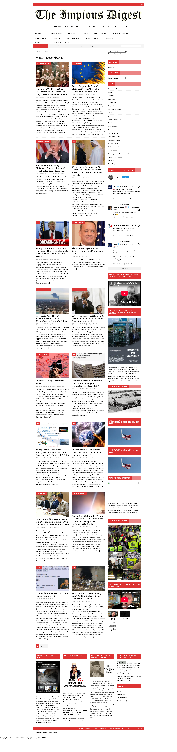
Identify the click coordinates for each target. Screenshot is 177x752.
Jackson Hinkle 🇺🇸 (120, 207)
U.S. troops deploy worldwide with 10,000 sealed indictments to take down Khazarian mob (88, 319)
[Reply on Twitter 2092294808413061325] (114, 264)
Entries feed (121, 694)
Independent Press (58, 174)
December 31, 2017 (43, 97)
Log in (119, 691)
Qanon (110, 113)
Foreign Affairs (99, 34)
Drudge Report (113, 102)
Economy (84, 34)
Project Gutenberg (114, 109)
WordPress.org (122, 701)
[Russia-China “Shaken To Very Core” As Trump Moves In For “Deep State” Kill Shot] (88, 578)
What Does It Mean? (115, 157)
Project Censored (114, 106)
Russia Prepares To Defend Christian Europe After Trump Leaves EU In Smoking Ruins (86, 89)
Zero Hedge (112, 164)
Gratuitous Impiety (119, 34)
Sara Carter (112, 123)
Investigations (41, 38)
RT (109, 116)
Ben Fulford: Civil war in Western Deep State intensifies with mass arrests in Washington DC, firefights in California (87, 520)
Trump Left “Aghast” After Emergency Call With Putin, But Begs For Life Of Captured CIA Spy (52, 452)
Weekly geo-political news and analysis (121, 154)
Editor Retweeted (125, 184)
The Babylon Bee (113, 133)
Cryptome (111, 96)
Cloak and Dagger (54, 34)
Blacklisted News (113, 89)
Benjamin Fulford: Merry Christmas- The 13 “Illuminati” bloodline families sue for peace (51, 168)
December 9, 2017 (78, 601)
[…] (65, 132)
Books (38, 34)
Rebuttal (57, 42)
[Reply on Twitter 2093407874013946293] (114, 199)
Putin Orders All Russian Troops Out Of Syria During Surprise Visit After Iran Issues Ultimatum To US (52, 522)
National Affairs (74, 38)
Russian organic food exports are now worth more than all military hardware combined (87, 452)
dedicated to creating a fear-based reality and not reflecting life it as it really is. (75, 712)
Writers (109, 38)
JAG (89, 256)
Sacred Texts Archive (115, 119)
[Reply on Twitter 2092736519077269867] (114, 236)
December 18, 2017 (79, 324)
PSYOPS (139, 728)
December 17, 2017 (79, 389)
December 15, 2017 (43, 458)
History (57, 38)
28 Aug (132, 186)
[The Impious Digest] (88, 31)
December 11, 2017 (43, 527)
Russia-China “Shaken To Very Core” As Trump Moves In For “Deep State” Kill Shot (86, 596)
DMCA (48, 42)
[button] (113, 622)
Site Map (98, 38)
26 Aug (115, 209)
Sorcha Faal (55, 97)
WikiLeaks (117, 225)
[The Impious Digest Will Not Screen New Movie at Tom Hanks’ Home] (88, 233)
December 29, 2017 (79, 94)
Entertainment (100, 728)
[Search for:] (131, 46)
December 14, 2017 (79, 458)
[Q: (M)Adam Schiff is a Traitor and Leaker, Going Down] (52, 578)
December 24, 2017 (43, 259)
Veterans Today (113, 143)
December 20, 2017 (43, 324)
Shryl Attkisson (113, 126)
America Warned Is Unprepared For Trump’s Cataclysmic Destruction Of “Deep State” (87, 383)
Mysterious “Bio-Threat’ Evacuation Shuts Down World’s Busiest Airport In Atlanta (52, 319)
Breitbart (111, 92)
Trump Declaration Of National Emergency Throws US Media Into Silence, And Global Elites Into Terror (52, 252)
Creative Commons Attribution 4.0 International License (129, 678)
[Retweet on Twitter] (118, 184)
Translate (123, 54)
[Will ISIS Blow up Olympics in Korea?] (52, 365)
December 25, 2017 (79, 178)
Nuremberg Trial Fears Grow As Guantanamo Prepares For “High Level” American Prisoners (51, 92)
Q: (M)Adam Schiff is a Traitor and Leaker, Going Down (52, 594)
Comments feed (122, 697)
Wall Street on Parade (115, 147)
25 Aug (132, 244)
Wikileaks (111, 161)
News (88, 38)
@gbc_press (124, 186)
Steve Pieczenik (113, 130)
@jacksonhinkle (134, 207)
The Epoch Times (114, 140)
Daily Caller (112, 99)
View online (40, 697)
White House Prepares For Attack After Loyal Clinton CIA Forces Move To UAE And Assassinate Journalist (88, 171)
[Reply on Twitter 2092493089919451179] (114, 217)
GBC (115, 186)
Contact (71, 34)
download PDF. (51, 697)
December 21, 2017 (79, 256)
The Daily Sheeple (114, 137)
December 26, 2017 (43, 174)
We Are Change (113, 150)
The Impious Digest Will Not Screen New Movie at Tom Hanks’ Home (88, 251)
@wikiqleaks (125, 225)
